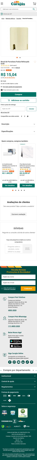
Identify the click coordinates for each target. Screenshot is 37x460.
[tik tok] (27, 362)
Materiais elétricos (10, 18)
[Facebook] (10, 362)
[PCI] (4, 413)
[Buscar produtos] (33, 9)
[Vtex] (26, 426)
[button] (12, 190)
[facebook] (21, 116)
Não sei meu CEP (5, 112)
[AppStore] (16, 346)
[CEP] (13, 107)
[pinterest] (25, 116)
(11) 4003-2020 (14, 326)
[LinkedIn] (23, 362)
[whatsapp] (28, 116)
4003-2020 (12, 310)
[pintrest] (31, 362)
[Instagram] (14, 362)
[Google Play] (16, 342)
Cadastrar (28, 289)
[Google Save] (6, 426)
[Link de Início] (3, 18)
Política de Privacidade (9, 289)
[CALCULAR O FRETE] (31, 109)
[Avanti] (17, 426)
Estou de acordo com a (9, 288)
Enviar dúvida (27, 248)
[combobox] (18, 9)
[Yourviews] (12, 412)
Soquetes (18, 18)
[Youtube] (18, 362)
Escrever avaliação (18, 214)
